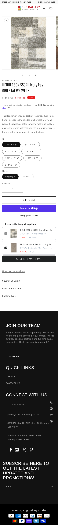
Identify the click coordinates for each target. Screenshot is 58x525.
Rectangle (10, 176)
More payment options (29, 215)
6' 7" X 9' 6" (11, 151)
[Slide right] (35, 75)
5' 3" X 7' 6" (31, 144)
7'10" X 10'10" (31, 151)
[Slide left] (22, 75)
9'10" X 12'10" (12, 158)
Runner (28, 177)
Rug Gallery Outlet (34, 510)
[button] (6, 8)
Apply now (14, 356)
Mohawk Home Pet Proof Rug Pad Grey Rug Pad (37, 244)
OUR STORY (11, 376)
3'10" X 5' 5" (11, 144)
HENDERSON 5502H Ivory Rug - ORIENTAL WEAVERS (37, 230)
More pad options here (13, 271)
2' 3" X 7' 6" (11, 164)
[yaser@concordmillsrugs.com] (30, 408)
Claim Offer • (29, 259)
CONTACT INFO (13, 383)
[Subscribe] (51, 486)
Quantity (6, 183)
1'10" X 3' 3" (32, 158)
